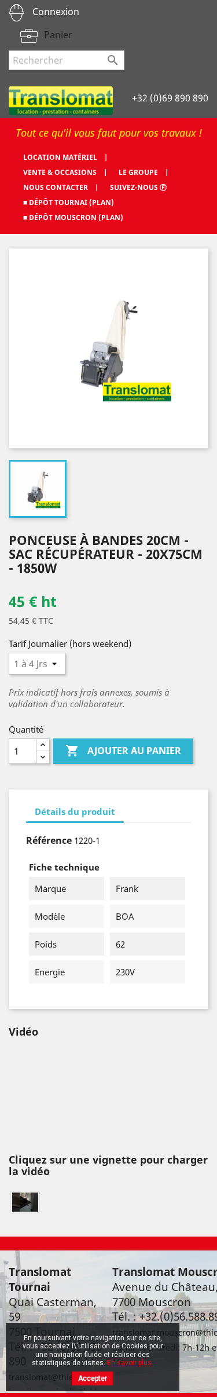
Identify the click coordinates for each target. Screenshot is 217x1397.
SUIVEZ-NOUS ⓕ (138, 187)
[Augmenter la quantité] (43, 745)
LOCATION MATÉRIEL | (65, 157)
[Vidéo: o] (25, 1202)
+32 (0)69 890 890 (170, 98)
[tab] (75, 812)
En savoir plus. (130, 1363)
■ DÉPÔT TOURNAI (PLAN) (68, 202)
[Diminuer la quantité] (43, 757)
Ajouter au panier (123, 751)
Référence (49, 840)
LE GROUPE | (143, 172)
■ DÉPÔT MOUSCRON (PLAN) (73, 217)
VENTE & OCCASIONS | (65, 172)
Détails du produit (75, 811)
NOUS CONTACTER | (60, 187)
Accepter (92, 1378)
